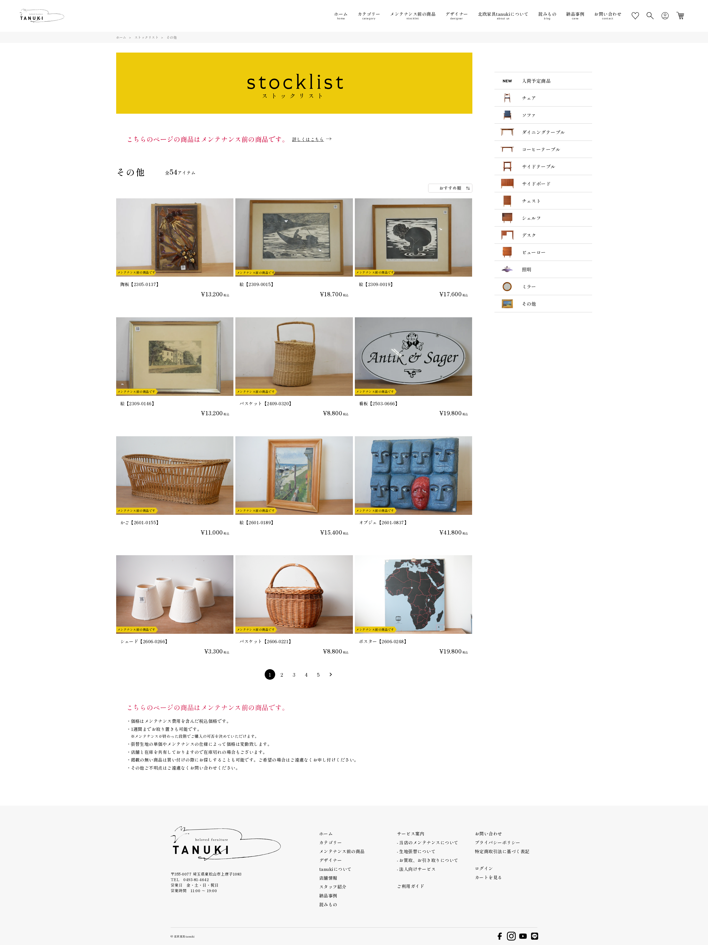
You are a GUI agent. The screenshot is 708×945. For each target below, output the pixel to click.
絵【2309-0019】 (377, 284)
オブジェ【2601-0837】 (383, 522)
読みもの (328, 904)
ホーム (121, 37)
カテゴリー (330, 842)
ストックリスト (146, 37)
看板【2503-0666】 (379, 403)
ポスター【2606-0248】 (383, 641)
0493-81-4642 (196, 879)
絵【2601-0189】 (257, 522)
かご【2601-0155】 (140, 522)
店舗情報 (328, 877)
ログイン (484, 868)
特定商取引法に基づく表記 (502, 851)
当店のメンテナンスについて (428, 842)
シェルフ (531, 217)
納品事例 (328, 895)
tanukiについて (335, 869)
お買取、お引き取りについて (428, 860)
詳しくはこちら (308, 139)
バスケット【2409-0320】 (266, 403)
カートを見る (488, 877)
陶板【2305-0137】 (140, 284)
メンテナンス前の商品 (342, 851)
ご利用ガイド (410, 886)
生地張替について (417, 851)
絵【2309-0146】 (138, 403)
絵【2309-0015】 (257, 284)
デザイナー (330, 860)
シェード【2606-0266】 (145, 641)
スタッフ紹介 (333, 886)
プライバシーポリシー (497, 842)
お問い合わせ (488, 833)
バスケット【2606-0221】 (266, 641)
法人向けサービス (417, 869)
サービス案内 (410, 833)
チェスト (531, 200)
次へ (331, 674)
